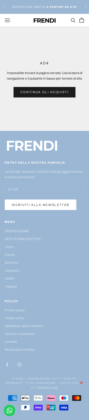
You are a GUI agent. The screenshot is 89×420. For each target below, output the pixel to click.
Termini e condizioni (19, 334)
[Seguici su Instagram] (19, 364)
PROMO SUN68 (17, 231)
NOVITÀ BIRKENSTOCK (23, 239)
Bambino (11, 262)
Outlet (9, 278)
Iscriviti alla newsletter (41, 205)
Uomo (9, 247)
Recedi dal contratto (19, 349)
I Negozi (11, 286)
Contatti (11, 341)
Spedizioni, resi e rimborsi (24, 326)
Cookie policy (14, 318)
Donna (10, 255)
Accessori (12, 270)
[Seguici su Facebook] (7, 364)
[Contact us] (9, 410)
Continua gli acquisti (44, 92)
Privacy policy (15, 310)
